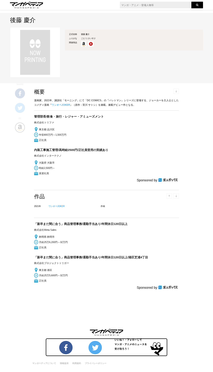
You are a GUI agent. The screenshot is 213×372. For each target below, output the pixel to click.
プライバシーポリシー (95, 363)
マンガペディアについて (44, 363)
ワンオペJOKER (61, 104)
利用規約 (76, 363)
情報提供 (64, 363)
